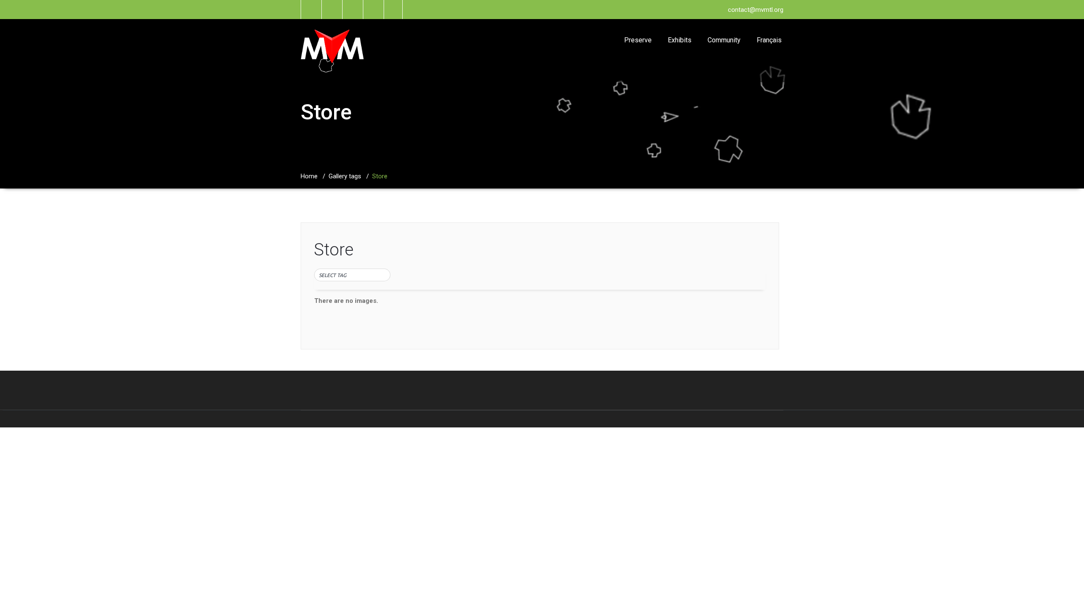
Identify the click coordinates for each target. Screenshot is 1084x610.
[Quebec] (352, 282)
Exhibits (679, 40)
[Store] (352, 291)
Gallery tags (345, 176)
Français (769, 40)
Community (724, 40)
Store (334, 250)
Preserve (638, 40)
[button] (352, 275)
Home (309, 176)
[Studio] (352, 300)
